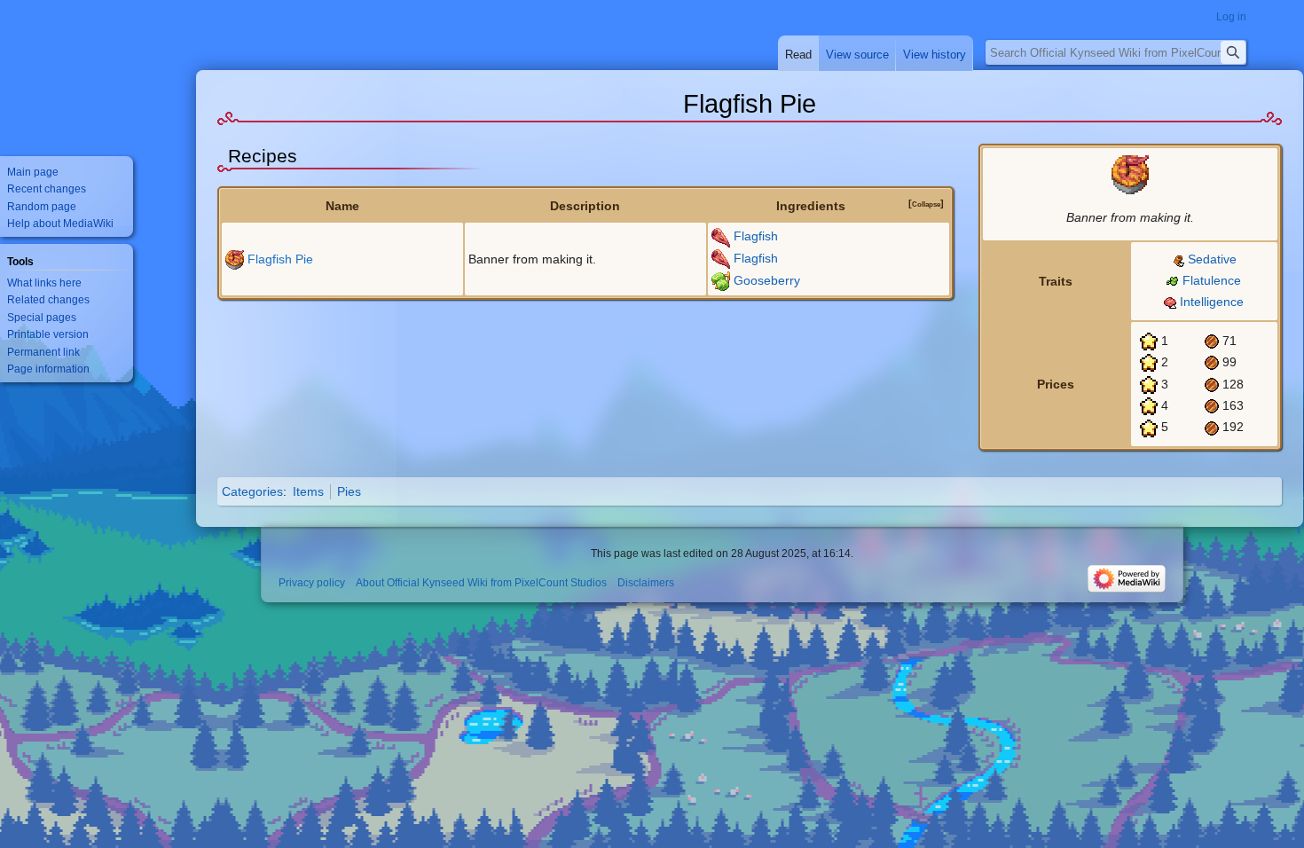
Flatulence (1211, 280)
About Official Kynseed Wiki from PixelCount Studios (481, 583)
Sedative (1212, 259)
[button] (926, 203)
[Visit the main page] (71, 71)
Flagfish (756, 236)
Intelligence (1212, 301)
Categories (252, 491)
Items (308, 491)
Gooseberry (767, 280)
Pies (349, 491)
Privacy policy (312, 583)
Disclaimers (645, 583)
